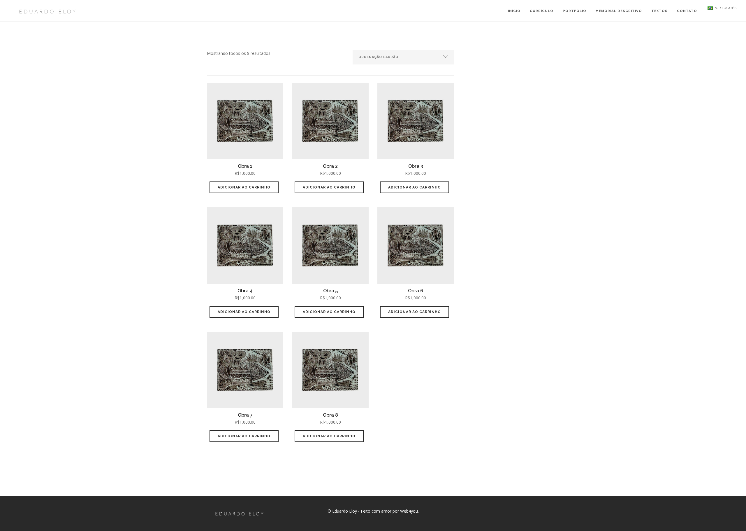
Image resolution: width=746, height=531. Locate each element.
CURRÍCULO (541, 11)
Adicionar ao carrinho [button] (244, 187)
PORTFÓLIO (574, 11)
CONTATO (687, 11)
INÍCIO (514, 11)
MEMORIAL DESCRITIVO (619, 11)
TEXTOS (659, 11)
